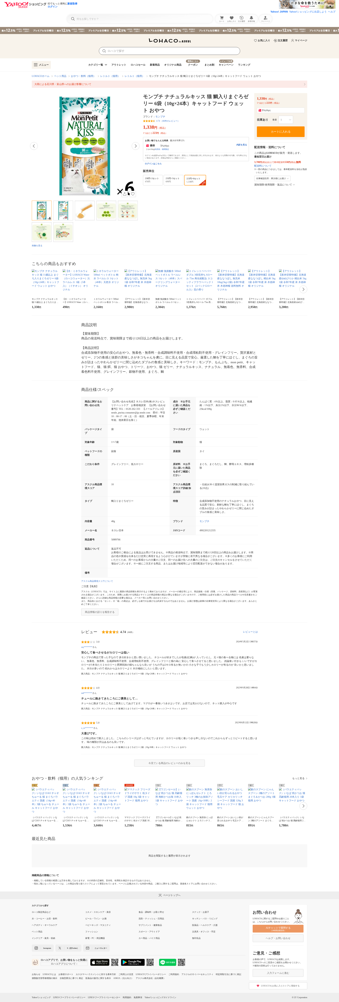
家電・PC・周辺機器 (95, 938)
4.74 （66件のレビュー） (168, 121)
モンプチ (160, 116)
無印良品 (196, 938)
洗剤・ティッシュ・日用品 (151, 919)
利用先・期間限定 (162, 149)
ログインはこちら (153, 163)
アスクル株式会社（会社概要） (150, 978)
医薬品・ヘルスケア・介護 (205, 925)
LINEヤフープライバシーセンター (104, 997)
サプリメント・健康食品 (150, 925)
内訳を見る (241, 145)
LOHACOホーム (40, 76)
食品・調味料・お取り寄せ (151, 912)
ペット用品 (60, 76)
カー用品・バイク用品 (149, 938)
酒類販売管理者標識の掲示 (44, 978)
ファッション (91, 932)
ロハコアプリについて (63, 964)
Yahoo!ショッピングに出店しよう (308, 11)
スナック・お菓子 (200, 912)
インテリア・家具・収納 (43, 938)
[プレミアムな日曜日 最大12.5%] (169, 30)
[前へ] (34, 146)
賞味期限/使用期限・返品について (273, 184)
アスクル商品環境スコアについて (97, 581)
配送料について (263, 166)
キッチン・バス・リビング (205, 919)
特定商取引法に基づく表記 (228, 974)
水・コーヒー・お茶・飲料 (44, 919)
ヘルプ (331, 11)
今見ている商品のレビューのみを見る (169, 763)
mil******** (86, 693)
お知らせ (36, 974)
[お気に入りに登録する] (133, 194)
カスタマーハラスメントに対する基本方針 (96, 974)
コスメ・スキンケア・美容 (98, 912)
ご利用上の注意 (125, 974)
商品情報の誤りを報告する (100, 612)
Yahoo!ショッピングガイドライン (160, 997)
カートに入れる (281, 131)
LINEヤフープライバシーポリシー (69, 997)
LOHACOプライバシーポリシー (151, 974)
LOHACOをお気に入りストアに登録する (280, 986)
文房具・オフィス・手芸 (203, 932)
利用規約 (127, 997)
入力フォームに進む (278, 973)
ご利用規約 (173, 974)
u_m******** (87, 728)
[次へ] (135, 146)
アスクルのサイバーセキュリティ (197, 974)
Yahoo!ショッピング (41, 997)
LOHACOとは (49, 974)
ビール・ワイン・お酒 (95, 919)
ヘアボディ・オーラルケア (44, 925)
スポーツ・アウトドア (149, 932)
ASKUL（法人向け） (123, 978)
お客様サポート (65, 974)
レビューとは (250, 632)
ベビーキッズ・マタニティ (98, 925)
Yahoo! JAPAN (279, 11)
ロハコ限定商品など (41, 912)
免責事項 (138, 997)
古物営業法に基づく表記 (71, 978)
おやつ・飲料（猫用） (83, 76)
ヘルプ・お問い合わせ (278, 938)
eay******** (87, 647)
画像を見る (37, 245)
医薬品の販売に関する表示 (98, 978)
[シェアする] (124, 194)
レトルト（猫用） (110, 76)
